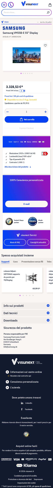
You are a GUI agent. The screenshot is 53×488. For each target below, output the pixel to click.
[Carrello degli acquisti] (50, 4)
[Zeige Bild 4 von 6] (27, 73)
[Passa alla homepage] (26, 4)
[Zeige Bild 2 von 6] (23, 73)
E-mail (26, 204)
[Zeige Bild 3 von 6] (25, 73)
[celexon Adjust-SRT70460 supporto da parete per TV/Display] (31, 278)
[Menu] (4, 4)
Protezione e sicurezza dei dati (20, 479)
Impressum (38, 479)
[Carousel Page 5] (33, 295)
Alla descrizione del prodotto (17, 167)
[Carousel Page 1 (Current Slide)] (20, 295)
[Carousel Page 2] (23, 295)
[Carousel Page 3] (26, 295)
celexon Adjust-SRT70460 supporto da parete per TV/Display (12, 275)
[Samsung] (26, 28)
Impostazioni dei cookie (26, 483)
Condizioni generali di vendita (25, 476)
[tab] (5, 261)
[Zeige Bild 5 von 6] (29, 73)
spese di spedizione (43, 486)
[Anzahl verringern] (7, 111)
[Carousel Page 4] (29, 295)
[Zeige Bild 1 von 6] (21, 73)
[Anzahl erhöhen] (46, 111)
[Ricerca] (48, 12)
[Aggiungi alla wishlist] (45, 45)
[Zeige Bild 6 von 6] (31, 73)
